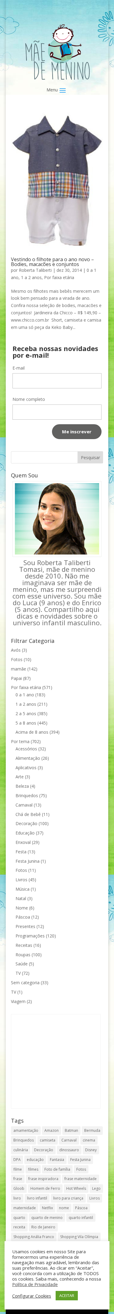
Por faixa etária (59, 277)
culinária (20, 1149)
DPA (17, 1159)
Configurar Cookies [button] (31, 1296)
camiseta (47, 1140)
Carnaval (24, 805)
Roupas (23, 954)
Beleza (22, 786)
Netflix (47, 1207)
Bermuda (92, 1130)
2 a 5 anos (26, 713)
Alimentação (28, 758)
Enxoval (23, 842)
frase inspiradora (43, 1178)
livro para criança (68, 1198)
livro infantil (37, 1198)
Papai (16, 678)
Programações (30, 936)
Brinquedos (27, 795)
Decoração (26, 823)
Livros (21, 879)
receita (19, 1227)
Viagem (18, 1001)
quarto (19, 1217)
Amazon (51, 1130)
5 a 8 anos (26, 723)
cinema (89, 1140)
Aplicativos (26, 767)
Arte (20, 777)
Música (22, 889)
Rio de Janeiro (43, 1227)
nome (64, 1207)
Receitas (24, 945)
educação (35, 1159)
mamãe (18, 669)
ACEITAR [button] (66, 1295)
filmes (33, 1169)
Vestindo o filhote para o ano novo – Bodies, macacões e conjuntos (52, 262)
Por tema (20, 741)
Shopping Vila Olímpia (79, 1236)
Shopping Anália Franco (33, 1236)
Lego (96, 1188)
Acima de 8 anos (32, 732)
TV (18, 973)
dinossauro (69, 1149)
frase (17, 1178)
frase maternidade (80, 1178)
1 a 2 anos (31, 277)
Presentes (25, 926)
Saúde (22, 964)
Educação (25, 833)
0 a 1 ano (25, 695)
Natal (21, 898)
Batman (71, 1130)
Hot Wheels (76, 1188)
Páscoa (23, 917)
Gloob (18, 1188)
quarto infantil (81, 1217)
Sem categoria (25, 982)
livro (17, 1198)
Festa (21, 852)
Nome (22, 908)
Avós (16, 650)
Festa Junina (28, 861)
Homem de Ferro (45, 1188)
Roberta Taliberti (35, 270)
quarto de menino (47, 1217)
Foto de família (57, 1169)
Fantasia (57, 1159)
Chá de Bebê (28, 814)
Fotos (16, 659)
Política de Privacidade (35, 1284)
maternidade (24, 1207)
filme (17, 1169)
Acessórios (26, 749)
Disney (91, 1149)
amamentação (25, 1130)
